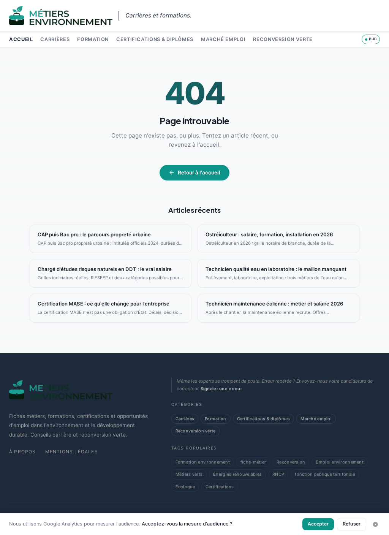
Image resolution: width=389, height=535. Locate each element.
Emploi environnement (339, 462)
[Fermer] (375, 524)
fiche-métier (253, 462)
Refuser (352, 524)
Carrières (55, 39)
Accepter (318, 524)
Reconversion (291, 462)
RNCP (278, 474)
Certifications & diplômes (154, 39)
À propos (22, 451)
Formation (93, 39)
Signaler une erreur (221, 388)
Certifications (220, 486)
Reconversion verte (283, 39)
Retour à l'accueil (199, 172)
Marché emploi (223, 39)
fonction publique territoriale (325, 474)
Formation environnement (203, 462)
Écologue (185, 486)
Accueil (21, 39)
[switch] (371, 39)
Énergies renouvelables (237, 474)
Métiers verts (189, 474)
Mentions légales (71, 451)
